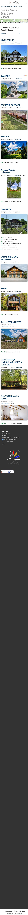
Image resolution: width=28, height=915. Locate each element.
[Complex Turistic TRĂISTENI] (14, 197)
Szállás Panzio (19, 6)
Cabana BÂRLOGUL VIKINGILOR (9, 258)
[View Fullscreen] (2, 21)
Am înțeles (10, 913)
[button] (14, 21)
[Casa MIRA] (14, 97)
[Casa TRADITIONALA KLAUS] (14, 419)
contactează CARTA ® (7, 441)
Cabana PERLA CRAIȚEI (11, 322)
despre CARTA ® (6, 433)
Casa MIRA (5, 76)
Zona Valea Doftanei (12, 6)
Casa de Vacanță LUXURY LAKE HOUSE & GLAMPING (11, 362)
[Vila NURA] (14, 158)
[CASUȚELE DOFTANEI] (14, 129)
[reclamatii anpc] (7, 472)
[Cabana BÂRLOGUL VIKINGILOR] (14, 280)
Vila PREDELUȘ (7, 40)
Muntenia (6, 6)
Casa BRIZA (6, 209)
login (3, 444)
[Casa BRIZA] (14, 233)
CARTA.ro (5, 431)
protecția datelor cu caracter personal (11, 437)
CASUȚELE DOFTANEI (10, 105)
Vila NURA (5, 136)
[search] (26, 3)
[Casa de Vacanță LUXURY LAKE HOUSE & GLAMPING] (14, 388)
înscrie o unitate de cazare (10, 439)
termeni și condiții (6, 435)
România (2, 6)
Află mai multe (17, 913)
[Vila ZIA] (14, 310)
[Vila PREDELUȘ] (14, 64)
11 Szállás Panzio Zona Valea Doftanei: (10, 28)
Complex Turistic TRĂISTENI (8, 171)
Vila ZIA (4, 288)
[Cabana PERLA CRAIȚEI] (14, 347)
